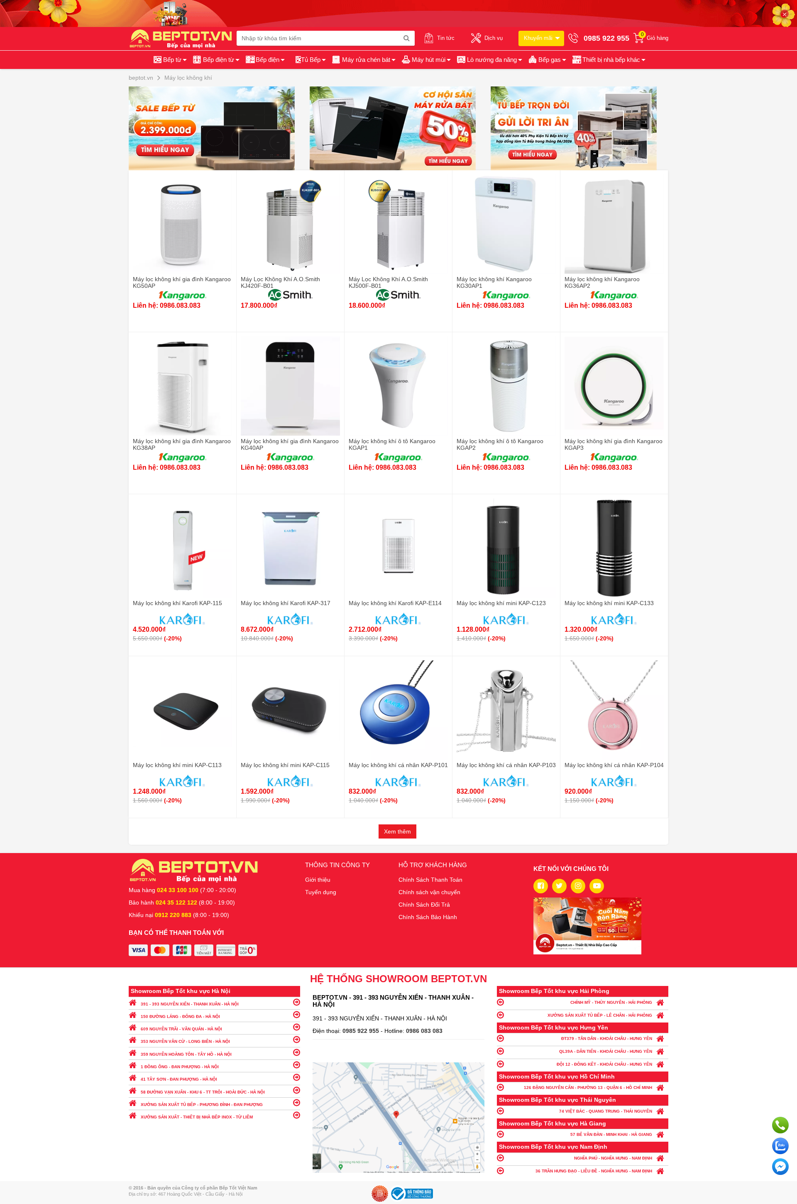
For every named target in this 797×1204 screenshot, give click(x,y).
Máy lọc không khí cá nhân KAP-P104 (614, 765)
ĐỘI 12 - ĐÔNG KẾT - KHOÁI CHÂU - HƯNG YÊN (604, 1064)
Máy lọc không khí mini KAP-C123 (501, 603)
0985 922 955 (361, 1030)
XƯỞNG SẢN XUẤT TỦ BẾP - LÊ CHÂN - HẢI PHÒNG (600, 1015)
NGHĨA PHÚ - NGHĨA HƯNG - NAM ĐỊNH (613, 1158)
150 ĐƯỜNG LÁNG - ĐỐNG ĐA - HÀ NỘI (180, 1016)
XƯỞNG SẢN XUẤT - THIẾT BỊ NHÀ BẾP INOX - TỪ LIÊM (197, 1117)
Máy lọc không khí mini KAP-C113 (177, 765)
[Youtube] (596, 886)
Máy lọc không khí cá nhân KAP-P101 (398, 765)
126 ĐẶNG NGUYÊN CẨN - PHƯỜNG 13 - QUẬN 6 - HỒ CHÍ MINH (588, 1087)
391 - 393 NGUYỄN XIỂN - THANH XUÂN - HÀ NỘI (190, 1004)
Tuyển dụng (320, 892)
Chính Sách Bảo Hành (427, 917)
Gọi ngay (780, 1125)
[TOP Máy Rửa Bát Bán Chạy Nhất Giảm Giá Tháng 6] (398, 128)
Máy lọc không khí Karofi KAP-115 (177, 603)
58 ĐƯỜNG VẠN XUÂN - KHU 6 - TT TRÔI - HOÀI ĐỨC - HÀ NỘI (203, 1092)
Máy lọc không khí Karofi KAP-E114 (395, 603)
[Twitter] (559, 886)
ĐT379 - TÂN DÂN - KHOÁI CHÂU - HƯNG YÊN (606, 1038)
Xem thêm (397, 831)
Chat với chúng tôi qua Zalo (780, 1146)
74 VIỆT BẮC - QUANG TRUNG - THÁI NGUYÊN (605, 1111)
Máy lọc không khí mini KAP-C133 (609, 603)
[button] (608, 60)
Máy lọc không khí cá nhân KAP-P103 (506, 765)
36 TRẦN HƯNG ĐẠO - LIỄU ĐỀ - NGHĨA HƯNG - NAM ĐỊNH (593, 1171)
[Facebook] (540, 886)
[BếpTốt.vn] (183, 38)
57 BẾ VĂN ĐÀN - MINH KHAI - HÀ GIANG (611, 1134)
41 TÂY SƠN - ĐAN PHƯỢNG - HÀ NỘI (179, 1079)
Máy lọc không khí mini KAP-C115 (285, 765)
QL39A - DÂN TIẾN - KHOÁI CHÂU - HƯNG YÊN (605, 1051)
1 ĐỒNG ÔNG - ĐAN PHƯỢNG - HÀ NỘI (180, 1066)
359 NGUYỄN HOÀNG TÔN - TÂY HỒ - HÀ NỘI (186, 1054)
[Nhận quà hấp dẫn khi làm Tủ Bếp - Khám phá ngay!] (579, 128)
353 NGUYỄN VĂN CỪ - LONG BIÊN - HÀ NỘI (185, 1041)
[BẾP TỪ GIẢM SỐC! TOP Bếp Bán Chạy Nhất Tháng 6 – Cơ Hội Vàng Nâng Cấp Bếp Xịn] (217, 128)
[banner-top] (398, 13)
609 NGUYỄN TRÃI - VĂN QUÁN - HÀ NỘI (181, 1029)
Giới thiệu (317, 879)
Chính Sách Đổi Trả (424, 904)
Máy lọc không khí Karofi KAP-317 (285, 603)
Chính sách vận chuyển (429, 892)
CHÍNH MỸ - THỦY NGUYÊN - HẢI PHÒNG (611, 1002)
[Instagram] (578, 886)
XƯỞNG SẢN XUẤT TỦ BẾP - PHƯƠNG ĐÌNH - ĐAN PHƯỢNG (202, 1104)
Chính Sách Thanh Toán (430, 879)
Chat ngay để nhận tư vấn (780, 1166)
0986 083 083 (424, 1030)
